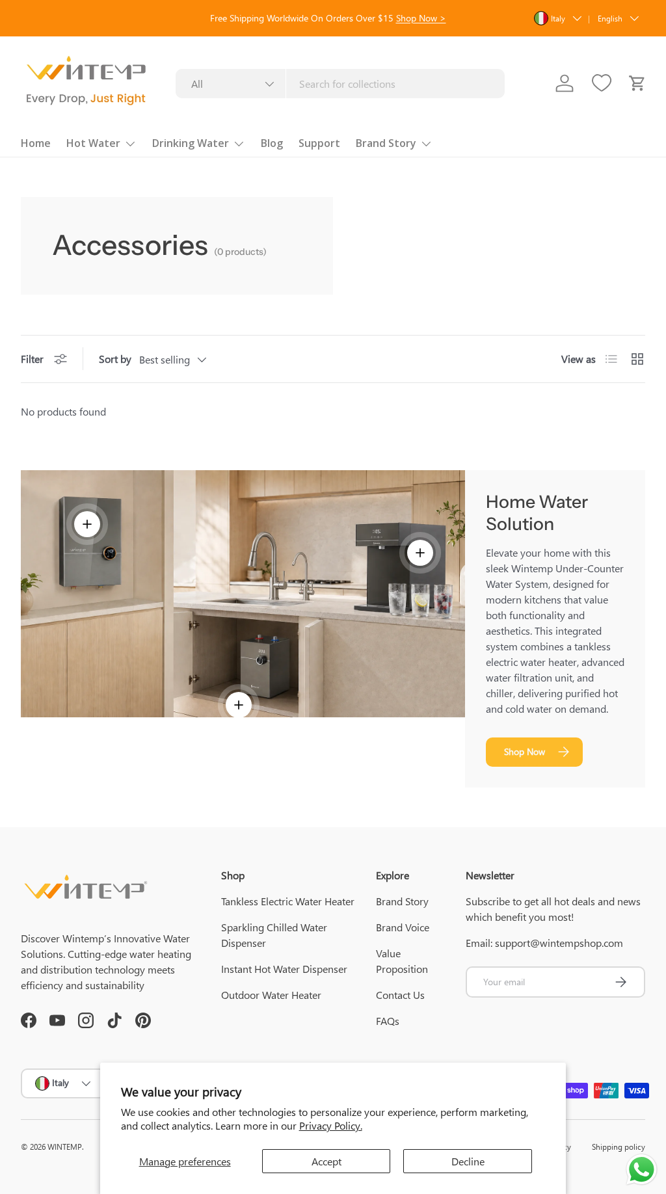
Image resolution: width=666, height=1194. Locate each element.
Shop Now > (421, 17)
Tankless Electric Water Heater (287, 901)
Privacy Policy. (330, 1125)
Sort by (115, 358)
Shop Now (524, 751)
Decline (468, 1161)
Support (319, 143)
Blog (272, 143)
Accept (326, 1161)
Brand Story (402, 901)
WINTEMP (64, 1146)
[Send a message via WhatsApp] (641, 1169)
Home (36, 143)
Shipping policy (618, 1146)
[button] (637, 83)
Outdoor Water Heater (271, 995)
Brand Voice (402, 927)
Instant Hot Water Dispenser (284, 968)
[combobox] (340, 83)
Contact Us (400, 995)
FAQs (387, 1021)
